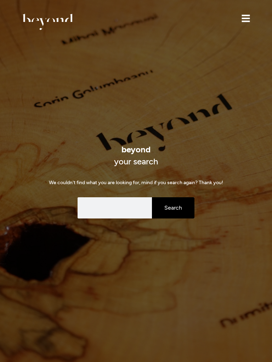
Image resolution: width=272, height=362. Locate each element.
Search (173, 207)
